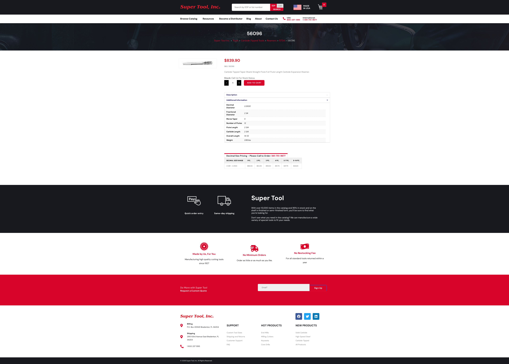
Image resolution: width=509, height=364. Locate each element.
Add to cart (254, 83)
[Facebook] (298, 316)
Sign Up (318, 288)
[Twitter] (307, 316)
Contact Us (272, 18)
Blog (248, 18)
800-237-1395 (293, 20)
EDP (273, 6)
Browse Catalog (188, 18)
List (280, 6)
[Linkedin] (316, 316)
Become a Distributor (230, 18)
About (258, 18)
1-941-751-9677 (310, 20)
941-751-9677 (278, 155)
